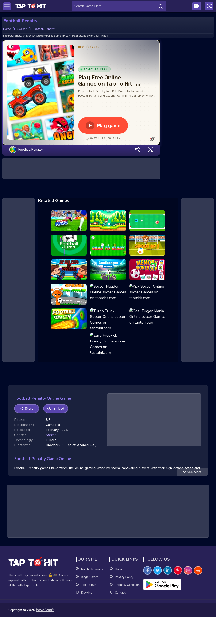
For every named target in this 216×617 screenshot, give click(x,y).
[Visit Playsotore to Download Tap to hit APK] (175, 584)
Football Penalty (30, 149)
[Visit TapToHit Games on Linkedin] (167, 570)
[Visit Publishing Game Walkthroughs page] (196, 6)
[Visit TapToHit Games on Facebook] (147, 570)
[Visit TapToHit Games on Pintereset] (178, 570)
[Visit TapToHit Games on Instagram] (188, 570)
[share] (138, 149)
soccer (51, 435)
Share (29, 408)
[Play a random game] (209, 6)
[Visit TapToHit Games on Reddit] (198, 570)
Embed (59, 408)
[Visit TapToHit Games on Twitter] (157, 570)
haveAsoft (45, 609)
